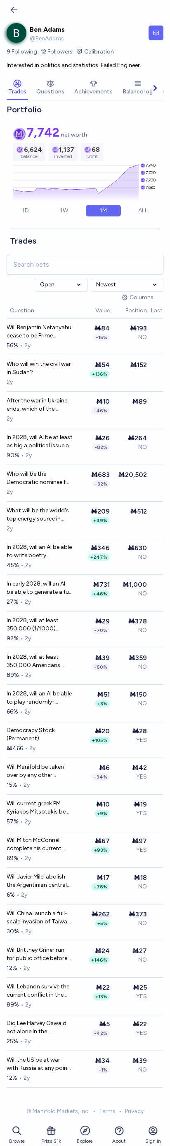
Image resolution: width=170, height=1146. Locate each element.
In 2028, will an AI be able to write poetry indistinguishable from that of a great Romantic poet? (40, 552)
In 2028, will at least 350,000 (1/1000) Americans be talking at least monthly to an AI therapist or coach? (38, 625)
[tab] (17, 88)
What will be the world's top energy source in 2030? (38, 515)
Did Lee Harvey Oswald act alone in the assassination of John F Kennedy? (38, 1028)
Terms (107, 1111)
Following (22, 51)
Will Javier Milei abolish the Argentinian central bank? (37, 881)
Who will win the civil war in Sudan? (39, 368)
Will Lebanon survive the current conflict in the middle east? (38, 991)
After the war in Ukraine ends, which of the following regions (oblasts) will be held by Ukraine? (37, 405)
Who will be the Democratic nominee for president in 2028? (39, 478)
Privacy (134, 1111)
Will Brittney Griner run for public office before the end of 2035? (37, 954)
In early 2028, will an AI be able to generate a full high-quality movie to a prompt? (39, 588)
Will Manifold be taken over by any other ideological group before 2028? (39, 771)
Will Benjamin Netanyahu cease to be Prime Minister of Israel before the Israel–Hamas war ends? (39, 332)
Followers (56, 51)
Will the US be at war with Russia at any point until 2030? (38, 1064)
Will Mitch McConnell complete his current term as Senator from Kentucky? (35, 845)
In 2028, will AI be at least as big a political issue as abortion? (40, 442)
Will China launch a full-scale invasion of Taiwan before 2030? (39, 918)
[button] (91, 310)
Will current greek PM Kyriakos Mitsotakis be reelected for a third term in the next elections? (40, 808)
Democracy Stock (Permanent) (31, 734)
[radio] (25, 210)
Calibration (99, 51)
